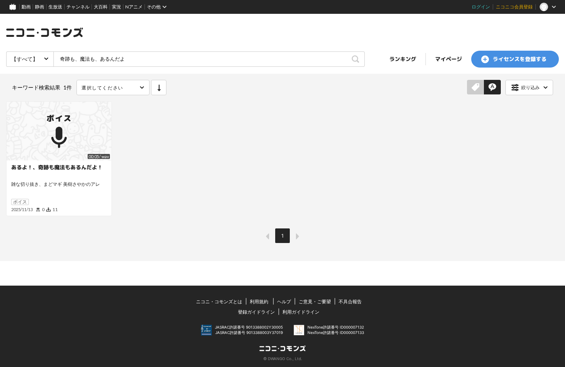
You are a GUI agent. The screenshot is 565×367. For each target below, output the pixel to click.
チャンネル (78, 7)
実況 (116, 7)
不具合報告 (350, 301)
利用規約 (259, 301)
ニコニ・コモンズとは (219, 301)
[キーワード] (492, 87)
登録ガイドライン (256, 312)
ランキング (402, 59)
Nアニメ (134, 7)
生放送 (55, 7)
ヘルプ (284, 301)
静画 (39, 7)
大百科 (101, 7)
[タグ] (475, 87)
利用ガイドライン (300, 312)
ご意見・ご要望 (315, 301)
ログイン (481, 7)
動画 (26, 7)
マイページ (448, 59)
